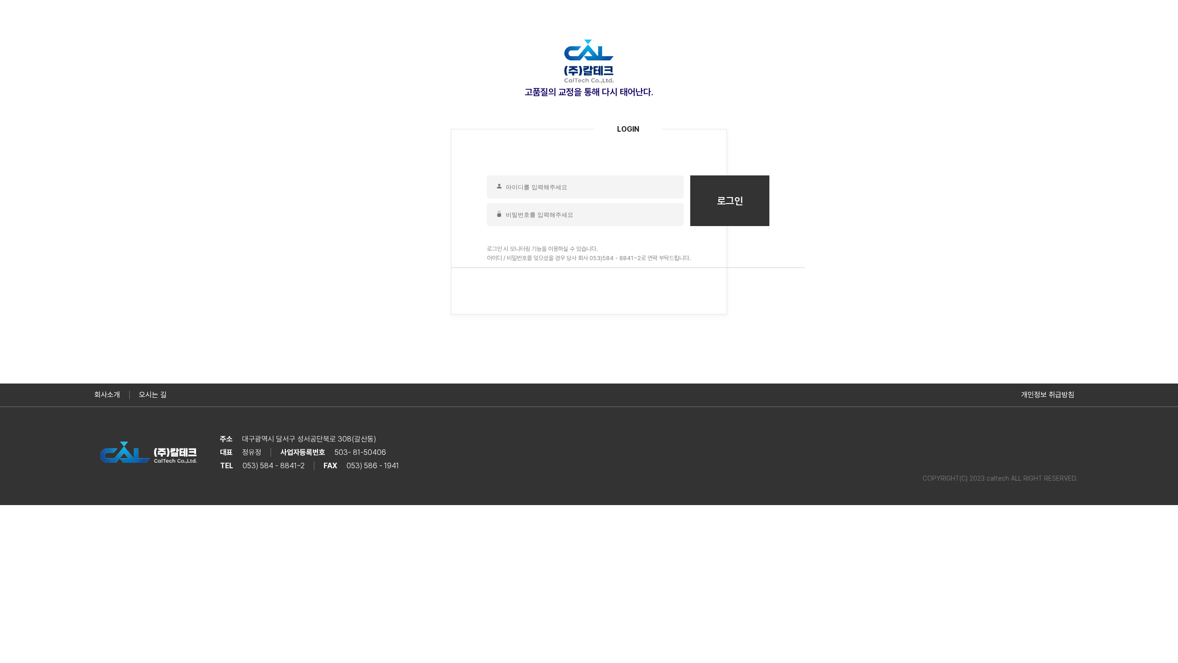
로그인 (730, 201)
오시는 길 (153, 394)
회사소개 (107, 394)
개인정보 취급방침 (1047, 394)
